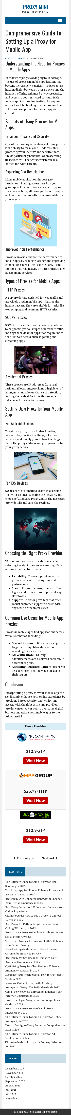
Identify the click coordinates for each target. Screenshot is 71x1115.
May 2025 (11, 1098)
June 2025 (11, 1094)
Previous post (26, 858)
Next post (48, 858)
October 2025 (13, 1077)
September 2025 (15, 1081)
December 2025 (14, 1068)
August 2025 (12, 1085)
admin (21, 58)
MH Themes (52, 1111)
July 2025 (11, 1089)
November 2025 (14, 1073)
